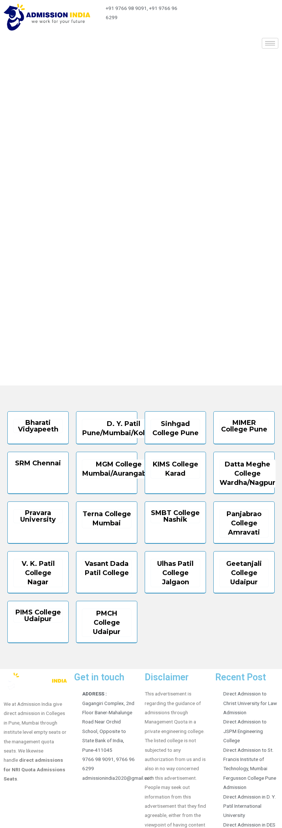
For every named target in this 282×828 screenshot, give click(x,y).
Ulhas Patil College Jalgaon (175, 573)
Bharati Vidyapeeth (38, 426)
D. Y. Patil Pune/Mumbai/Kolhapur (123, 428)
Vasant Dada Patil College (107, 568)
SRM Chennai (38, 463)
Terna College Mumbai (107, 518)
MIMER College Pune (244, 426)
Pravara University (38, 516)
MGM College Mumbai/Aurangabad (118, 469)
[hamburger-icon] (270, 43)
